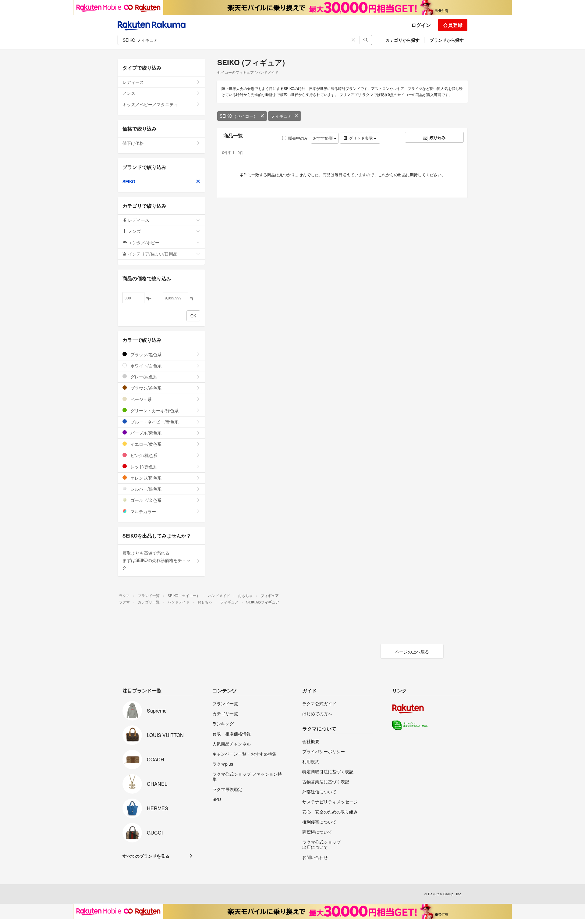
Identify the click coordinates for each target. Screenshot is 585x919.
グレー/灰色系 (143, 377)
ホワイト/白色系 (145, 366)
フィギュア (281, 116)
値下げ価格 (133, 143)
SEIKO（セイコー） (239, 116)
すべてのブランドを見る (145, 856)
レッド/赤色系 (143, 466)
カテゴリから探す (402, 40)
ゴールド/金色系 (145, 500)
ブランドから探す (447, 40)
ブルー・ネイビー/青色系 (154, 422)
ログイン (421, 24)
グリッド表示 (361, 138)
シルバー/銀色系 (145, 489)
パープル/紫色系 (145, 433)
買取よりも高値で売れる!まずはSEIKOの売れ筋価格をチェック (156, 560)
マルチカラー (142, 511)
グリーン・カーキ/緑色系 (154, 410)
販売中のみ (298, 138)
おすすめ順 (323, 138)
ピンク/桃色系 (143, 455)
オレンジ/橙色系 (145, 478)
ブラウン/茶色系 (145, 388)
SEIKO (128, 181)
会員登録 (453, 24)
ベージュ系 (140, 399)
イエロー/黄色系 (145, 444)
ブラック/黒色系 (145, 354)
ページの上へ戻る (412, 652)
